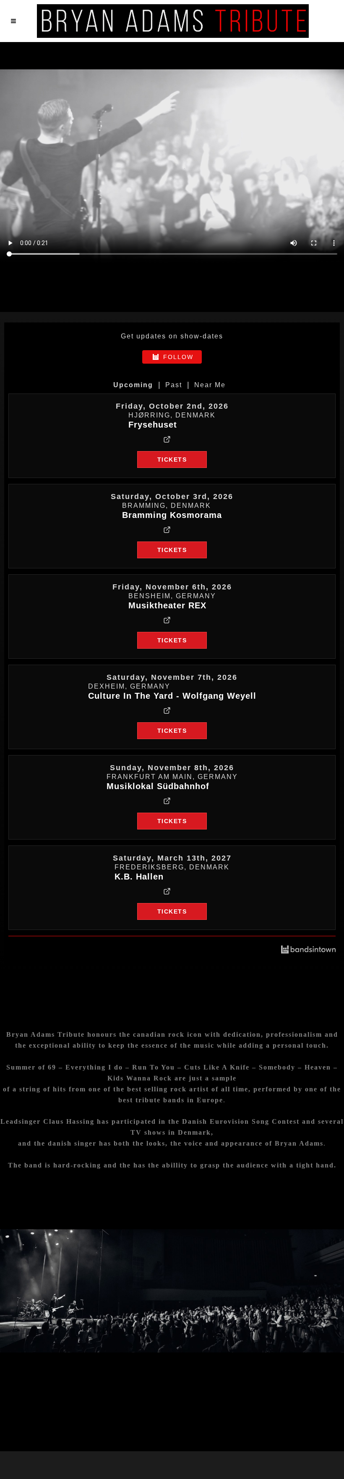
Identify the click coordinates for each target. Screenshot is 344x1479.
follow (178, 357)
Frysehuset (152, 424)
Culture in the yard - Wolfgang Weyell (172, 695)
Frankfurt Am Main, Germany (172, 776)
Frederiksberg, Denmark (172, 867)
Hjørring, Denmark (172, 415)
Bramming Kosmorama (172, 515)
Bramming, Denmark (166, 505)
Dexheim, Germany (129, 686)
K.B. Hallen (139, 876)
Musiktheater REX (167, 605)
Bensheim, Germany (172, 596)
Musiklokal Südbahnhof (158, 786)
